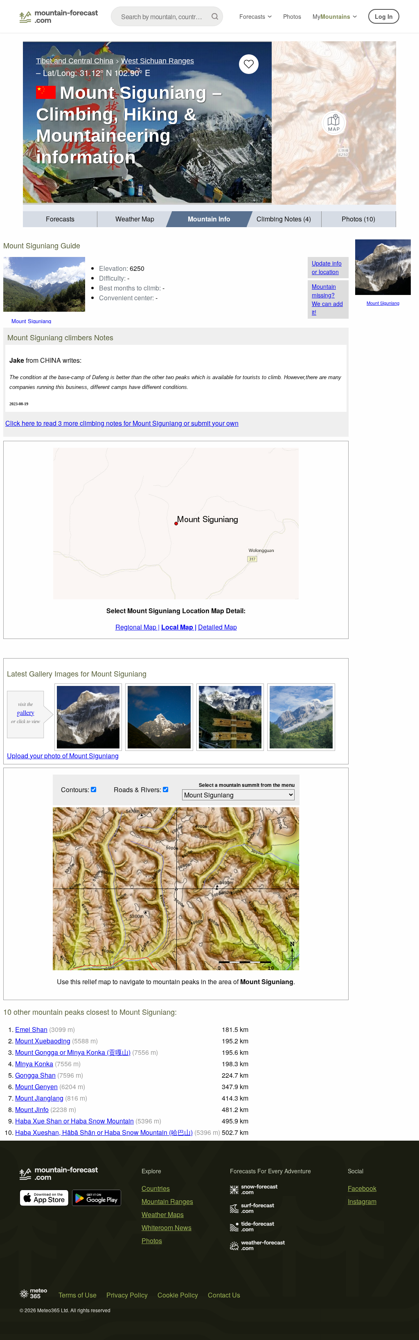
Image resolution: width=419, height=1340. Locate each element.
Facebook (362, 1188)
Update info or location (327, 267)
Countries (156, 1188)
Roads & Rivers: (138, 789)
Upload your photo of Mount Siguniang (63, 755)
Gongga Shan (35, 1075)
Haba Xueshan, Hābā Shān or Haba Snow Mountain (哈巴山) (104, 1132)
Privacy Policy (127, 1295)
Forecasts (252, 16)
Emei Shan (31, 1029)
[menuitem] (60, 219)
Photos (292, 16)
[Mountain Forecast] (59, 16)
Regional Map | (137, 627)
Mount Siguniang (31, 321)
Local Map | (178, 627)
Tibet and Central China (74, 61)
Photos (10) (358, 218)
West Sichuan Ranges (157, 61)
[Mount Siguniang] (44, 283)
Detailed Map (217, 627)
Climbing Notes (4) (284, 218)
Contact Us (224, 1295)
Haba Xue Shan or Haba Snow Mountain (74, 1121)
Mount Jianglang (39, 1098)
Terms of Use (78, 1295)
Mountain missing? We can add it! (327, 299)
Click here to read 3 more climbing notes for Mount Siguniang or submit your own (122, 423)
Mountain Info (209, 218)
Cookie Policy (178, 1295)
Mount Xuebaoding (42, 1040)
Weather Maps (163, 1214)
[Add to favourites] (249, 64)
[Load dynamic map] (334, 123)
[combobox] (167, 16)
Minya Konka (34, 1063)
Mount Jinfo (32, 1109)
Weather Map (134, 218)
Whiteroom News (166, 1227)
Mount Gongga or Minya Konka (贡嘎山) (73, 1052)
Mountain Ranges (167, 1201)
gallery (25, 712)
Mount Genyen (36, 1086)
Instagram (362, 1201)
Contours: (76, 789)
